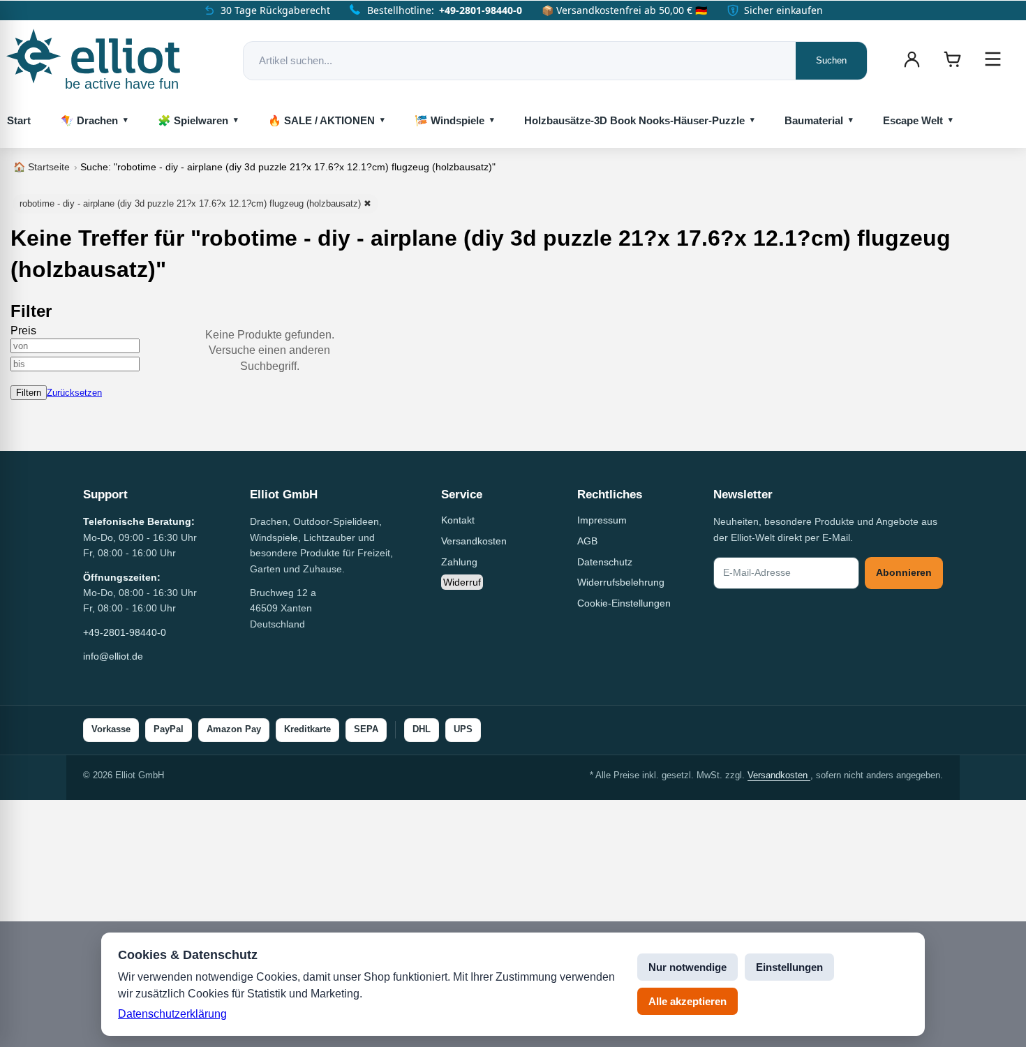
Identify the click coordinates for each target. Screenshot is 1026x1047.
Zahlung (459, 561)
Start (19, 120)
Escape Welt (913, 120)
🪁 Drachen (89, 120)
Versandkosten (474, 541)
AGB (587, 541)
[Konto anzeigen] (911, 59)
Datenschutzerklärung (172, 1014)
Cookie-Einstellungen (624, 603)
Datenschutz (604, 561)
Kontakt (458, 520)
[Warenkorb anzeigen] (952, 59)
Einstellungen (789, 967)
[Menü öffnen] (992, 59)
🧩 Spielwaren (193, 120)
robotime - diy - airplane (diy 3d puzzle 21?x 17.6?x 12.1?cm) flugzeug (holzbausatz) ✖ (195, 203)
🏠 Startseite (41, 166)
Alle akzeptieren (687, 1001)
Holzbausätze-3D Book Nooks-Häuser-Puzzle (634, 120)
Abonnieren (904, 572)
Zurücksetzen (74, 392)
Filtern (28, 392)
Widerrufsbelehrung (620, 582)
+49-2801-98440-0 (480, 10)
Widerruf (462, 582)
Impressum (602, 520)
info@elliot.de (113, 656)
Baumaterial (814, 120)
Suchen (831, 60)
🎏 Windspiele (449, 120)
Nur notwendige (687, 967)
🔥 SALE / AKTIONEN (321, 120)
